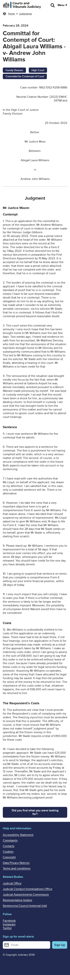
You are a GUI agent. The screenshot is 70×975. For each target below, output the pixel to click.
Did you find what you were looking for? (35, 812)
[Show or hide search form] (53, 5)
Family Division (14, 70)
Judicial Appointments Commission (26, 894)
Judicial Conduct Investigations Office (27, 889)
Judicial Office (12, 883)
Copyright (9, 857)
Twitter (7, 928)
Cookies (8, 852)
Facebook (9, 921)
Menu (61, 5)
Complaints (10, 840)
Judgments (25, 13)
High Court (38, 70)
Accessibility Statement (18, 835)
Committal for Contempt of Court (25, 76)
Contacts (8, 846)
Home (11, 13)
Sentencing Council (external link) (25, 906)
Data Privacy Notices (16, 863)
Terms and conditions (16, 868)
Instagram (9, 924)
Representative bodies (17, 900)
